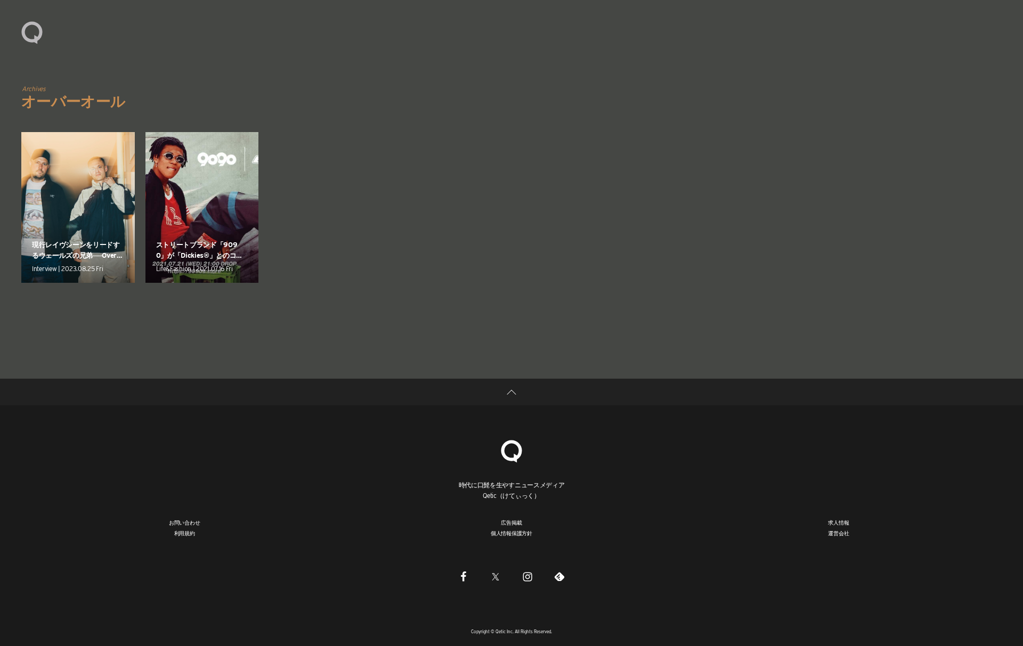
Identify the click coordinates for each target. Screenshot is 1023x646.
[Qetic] (32, 32)
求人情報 (838, 522)
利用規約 (184, 533)
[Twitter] (496, 576)
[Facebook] (464, 576)
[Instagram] (527, 576)
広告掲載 (511, 522)
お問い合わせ (184, 522)
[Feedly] (559, 576)
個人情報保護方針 (511, 533)
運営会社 (838, 533)
